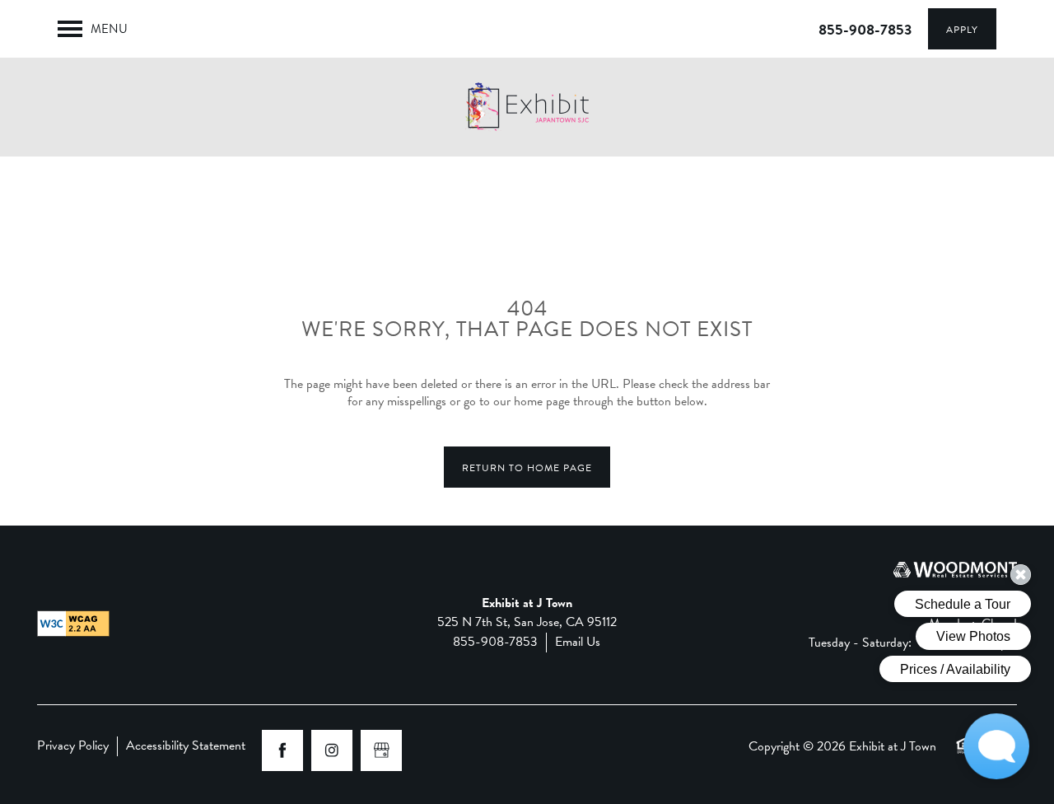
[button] (962, 28)
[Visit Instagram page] (331, 750)
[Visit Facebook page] (282, 750)
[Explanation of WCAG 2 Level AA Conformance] (73, 623)
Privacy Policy (73, 745)
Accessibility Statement (185, 745)
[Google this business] (381, 750)
